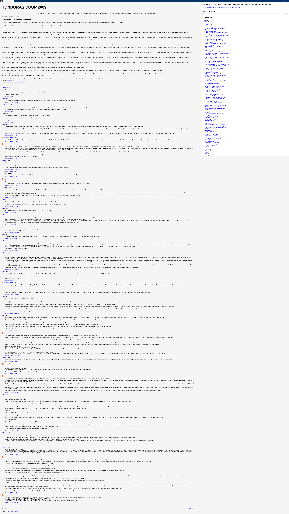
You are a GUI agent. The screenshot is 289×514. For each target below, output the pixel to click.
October (207, 149)
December (207, 23)
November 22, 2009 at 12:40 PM (12, 361)
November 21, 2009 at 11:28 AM (12, 232)
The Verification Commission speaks (213, 131)
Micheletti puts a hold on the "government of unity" (216, 124)
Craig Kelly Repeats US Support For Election (214, 67)
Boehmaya (5, 144)
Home (98, 508)
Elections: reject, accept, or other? (212, 51)
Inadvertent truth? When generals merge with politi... (216, 138)
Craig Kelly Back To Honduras (211, 72)
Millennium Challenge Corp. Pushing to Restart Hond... (217, 43)
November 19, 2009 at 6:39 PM (11, 102)
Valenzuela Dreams (209, 49)
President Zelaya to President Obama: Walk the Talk (216, 80)
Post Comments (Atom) (13, 511)
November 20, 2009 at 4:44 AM (11, 176)
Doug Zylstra (6, 87)
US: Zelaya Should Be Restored (212, 134)
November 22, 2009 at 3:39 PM (11, 454)
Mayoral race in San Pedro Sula (212, 29)
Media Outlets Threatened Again (212, 83)
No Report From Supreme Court (212, 111)
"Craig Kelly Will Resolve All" (211, 101)
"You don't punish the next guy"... (212, 84)
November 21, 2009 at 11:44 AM (12, 250)
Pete (4, 271)
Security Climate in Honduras (211, 90)
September (207, 150)
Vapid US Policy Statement (211, 82)
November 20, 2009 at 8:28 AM (11, 206)
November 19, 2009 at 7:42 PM (11, 135)
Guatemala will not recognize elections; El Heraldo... (216, 53)
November (207, 24)
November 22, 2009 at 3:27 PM (11, 445)
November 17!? (208, 112)
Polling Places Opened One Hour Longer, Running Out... (217, 35)
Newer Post (4, 508)
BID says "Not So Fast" (210, 145)
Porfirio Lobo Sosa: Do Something (212, 89)
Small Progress (208, 123)
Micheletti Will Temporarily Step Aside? (213, 60)
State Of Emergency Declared (211, 45)
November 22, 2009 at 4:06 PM (11, 502)
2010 (205, 20)
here (49, 25)
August (207, 152)
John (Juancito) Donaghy (8, 137)
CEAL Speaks (208, 146)
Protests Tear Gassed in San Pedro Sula (214, 36)
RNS (4, 98)
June (206, 155)
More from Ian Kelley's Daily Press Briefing (214, 126)
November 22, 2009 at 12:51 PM (12, 373)
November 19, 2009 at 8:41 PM (11, 158)
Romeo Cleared (208, 137)
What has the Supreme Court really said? (214, 39)
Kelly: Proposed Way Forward (211, 95)
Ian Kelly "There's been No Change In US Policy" (215, 75)
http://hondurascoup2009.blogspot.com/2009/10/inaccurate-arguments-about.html (223, 7)
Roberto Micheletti (12, 82)
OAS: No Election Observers (211, 104)
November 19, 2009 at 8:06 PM (11, 141)
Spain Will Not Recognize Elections (212, 69)
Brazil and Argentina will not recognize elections (215, 65)
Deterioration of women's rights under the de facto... (216, 144)
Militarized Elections (209, 50)
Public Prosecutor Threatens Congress (213, 102)
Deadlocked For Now (209, 120)
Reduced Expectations (210, 47)
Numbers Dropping (209, 27)
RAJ (4, 124)
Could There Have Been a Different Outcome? (215, 93)
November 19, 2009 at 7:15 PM (11, 111)
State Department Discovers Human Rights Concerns (216, 57)
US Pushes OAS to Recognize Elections (214, 100)
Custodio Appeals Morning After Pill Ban (213, 78)
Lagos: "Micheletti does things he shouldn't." (214, 94)
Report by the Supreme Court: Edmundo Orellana (215, 108)
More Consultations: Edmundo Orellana (213, 106)
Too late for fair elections (210, 119)
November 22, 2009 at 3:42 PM (11, 492)
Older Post (191, 508)
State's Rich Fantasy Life (210, 31)
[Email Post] (14, 80)
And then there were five (210, 38)
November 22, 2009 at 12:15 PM (12, 313)
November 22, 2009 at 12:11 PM (12, 294)
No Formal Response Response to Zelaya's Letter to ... (217, 73)
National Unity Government (211, 135)
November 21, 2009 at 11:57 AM (12, 269)
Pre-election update (209, 42)
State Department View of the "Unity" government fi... (216, 127)
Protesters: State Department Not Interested (214, 98)
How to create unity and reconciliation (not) (214, 133)
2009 (205, 21)
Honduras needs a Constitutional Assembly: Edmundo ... (217, 105)
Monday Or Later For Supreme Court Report (214, 61)
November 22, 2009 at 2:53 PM (11, 430)
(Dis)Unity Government (210, 128)
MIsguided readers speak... (211, 58)
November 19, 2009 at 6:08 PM (11, 96)
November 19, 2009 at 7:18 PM (11, 122)
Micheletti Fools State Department (212, 56)
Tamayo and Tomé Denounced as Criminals (214, 86)
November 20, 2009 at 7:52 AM (11, 197)
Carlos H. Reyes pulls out (210, 117)
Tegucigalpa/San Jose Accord (21, 82)
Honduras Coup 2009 (24, 7)
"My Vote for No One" (209, 79)
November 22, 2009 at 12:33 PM (12, 355)
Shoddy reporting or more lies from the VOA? (215, 40)
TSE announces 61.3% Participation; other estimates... (217, 32)
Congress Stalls (208, 139)
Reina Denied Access (209, 141)
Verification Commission (210, 148)
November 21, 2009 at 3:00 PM (11, 280)
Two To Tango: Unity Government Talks (213, 122)
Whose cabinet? (208, 130)
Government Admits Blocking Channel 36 (214, 46)
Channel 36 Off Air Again (210, 54)
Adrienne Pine (6, 104)
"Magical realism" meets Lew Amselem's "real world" (216, 97)
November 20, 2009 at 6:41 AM (11, 185)
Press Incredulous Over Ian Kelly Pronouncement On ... (217, 64)
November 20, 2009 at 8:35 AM (11, 212)
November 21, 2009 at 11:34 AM (12, 238)
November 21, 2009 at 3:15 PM (11, 288)
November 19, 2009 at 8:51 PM (11, 169)
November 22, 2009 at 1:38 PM (11, 392)
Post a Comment (5, 505)
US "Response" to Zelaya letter (211, 76)
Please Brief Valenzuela (210, 25)
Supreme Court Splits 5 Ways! (211, 62)
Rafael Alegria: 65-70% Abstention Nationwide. (215, 34)
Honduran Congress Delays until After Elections (215, 71)
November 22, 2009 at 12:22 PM (12, 330)
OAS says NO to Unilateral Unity (212, 115)
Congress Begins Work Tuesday (212, 142)
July (206, 153)
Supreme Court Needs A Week (211, 87)
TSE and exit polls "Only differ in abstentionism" (215, 28)
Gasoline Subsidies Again (210, 109)
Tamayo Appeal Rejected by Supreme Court (214, 113)
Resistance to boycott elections (212, 116)
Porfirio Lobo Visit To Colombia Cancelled (214, 68)
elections (7, 82)
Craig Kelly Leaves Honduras (211, 91)
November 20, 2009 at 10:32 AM (12, 224)
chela (4, 226)
